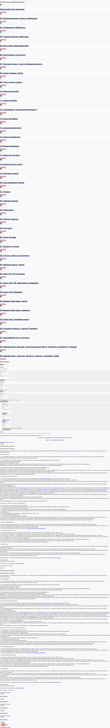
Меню (2, 368)
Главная (5, 368)
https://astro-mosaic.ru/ (46, 478)
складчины (58, 557)
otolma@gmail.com (20, 563)
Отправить (2, 380)
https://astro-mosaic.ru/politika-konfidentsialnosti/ (36, 528)
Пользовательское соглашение (6, 442)
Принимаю (10, 400)
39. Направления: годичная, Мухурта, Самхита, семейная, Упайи (36, 433)
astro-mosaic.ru (69, 450)
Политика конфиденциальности (57, 440)
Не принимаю (3, 692)
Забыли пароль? (3, 390)
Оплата (47, 440)
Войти (1, 391)
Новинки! (2, 382)
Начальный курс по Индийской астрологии (13, 433)
